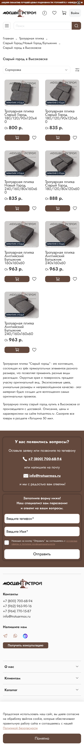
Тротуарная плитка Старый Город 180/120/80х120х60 (62, 185)
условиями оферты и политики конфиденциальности (44, 542)
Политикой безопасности (20, 728)
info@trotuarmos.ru (45, 475)
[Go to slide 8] (34, 104)
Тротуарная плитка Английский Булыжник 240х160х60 (59, 258)
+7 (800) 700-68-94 (45, 458)
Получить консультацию (25, 645)
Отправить (42, 554)
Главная (8, 38)
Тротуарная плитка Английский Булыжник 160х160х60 (19, 258)
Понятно (42, 738)
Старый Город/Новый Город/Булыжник (30, 43)
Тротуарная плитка (31, 38)
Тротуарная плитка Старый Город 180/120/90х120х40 (20, 116)
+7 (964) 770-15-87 (17, 611)
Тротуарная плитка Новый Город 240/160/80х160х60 (20, 187)
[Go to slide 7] (30, 104)
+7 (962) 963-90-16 (17, 606)
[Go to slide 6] (27, 104)
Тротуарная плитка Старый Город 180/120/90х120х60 (61, 116)
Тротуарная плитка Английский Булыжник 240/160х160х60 (19, 328)
